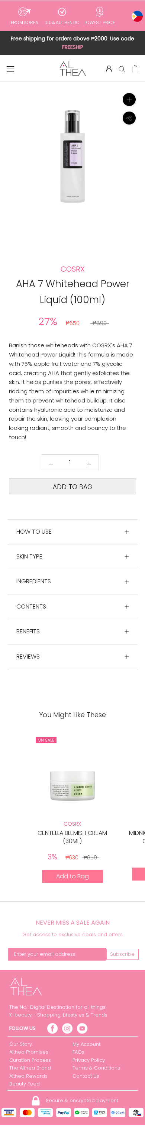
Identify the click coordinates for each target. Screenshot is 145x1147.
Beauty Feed (24, 1083)
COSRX (72, 824)
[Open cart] (135, 68)
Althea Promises (28, 1051)
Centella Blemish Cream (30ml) (72, 837)
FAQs (78, 1051)
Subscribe (122, 954)
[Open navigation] (10, 69)
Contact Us (85, 1076)
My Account (86, 1044)
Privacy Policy (88, 1060)
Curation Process (30, 1060)
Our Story (20, 1044)
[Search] (122, 68)
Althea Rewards (28, 1076)
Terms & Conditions (96, 1067)
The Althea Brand (30, 1067)
